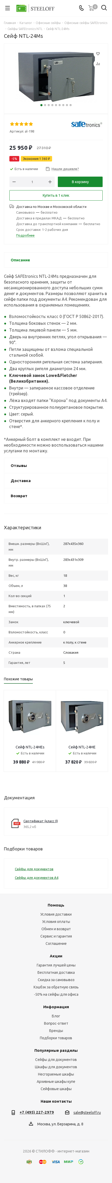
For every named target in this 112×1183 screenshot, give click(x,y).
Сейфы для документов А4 (36, 877)
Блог (56, 1016)
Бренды (56, 1031)
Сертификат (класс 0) (40, 821)
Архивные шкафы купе (56, 1081)
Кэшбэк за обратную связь (56, 987)
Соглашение (56, 943)
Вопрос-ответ (56, 1023)
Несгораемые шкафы (56, 1074)
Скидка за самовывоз (56, 980)
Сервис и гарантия (56, 936)
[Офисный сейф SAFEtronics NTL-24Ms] (56, 76)
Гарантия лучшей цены (56, 965)
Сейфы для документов (34, 869)
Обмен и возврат (56, 929)
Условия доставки (56, 914)
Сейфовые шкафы (56, 1089)
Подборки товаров (56, 1038)
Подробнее (25, 235)
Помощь (56, 905)
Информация (56, 1007)
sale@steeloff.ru (87, 1112)
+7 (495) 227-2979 (37, 1112)
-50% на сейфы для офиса (56, 994)
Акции (56, 956)
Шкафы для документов (56, 1067)
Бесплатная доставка (56, 972)
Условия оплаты (56, 922)
